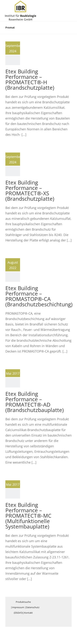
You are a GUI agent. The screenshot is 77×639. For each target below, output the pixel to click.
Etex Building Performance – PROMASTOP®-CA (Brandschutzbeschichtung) (39, 296)
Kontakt (28, 612)
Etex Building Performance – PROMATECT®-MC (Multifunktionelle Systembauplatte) (28, 515)
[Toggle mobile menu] (70, 6)
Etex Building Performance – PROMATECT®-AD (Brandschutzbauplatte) (34, 402)
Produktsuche (23, 601)
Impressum (18, 607)
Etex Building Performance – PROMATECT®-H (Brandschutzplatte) (29, 79)
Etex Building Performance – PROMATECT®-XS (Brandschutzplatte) (29, 190)
